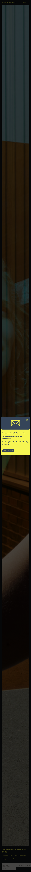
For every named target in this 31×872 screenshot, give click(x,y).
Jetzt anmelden (8, 451)
